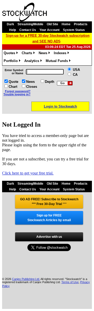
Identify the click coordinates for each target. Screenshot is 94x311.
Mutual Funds (58, 61)
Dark (10, 24)
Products (80, 24)
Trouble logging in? (17, 94)
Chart (13, 87)
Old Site (52, 24)
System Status (74, 30)
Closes (31, 87)
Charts (28, 54)
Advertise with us (49, 237)
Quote (13, 82)
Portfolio (12, 61)
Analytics (32, 61)
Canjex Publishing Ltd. (26, 279)
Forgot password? (18, 91)
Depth (49, 82)
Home (66, 24)
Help (12, 30)
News (44, 54)
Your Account (49, 30)
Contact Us (27, 30)
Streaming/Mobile (30, 24)
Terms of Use (70, 282)
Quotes (10, 54)
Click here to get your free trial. (28, 173)
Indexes (61, 54)
